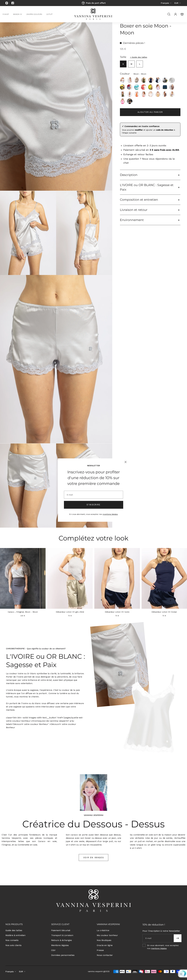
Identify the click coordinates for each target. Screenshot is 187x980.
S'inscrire (93, 504)
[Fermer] (125, 462)
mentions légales (110, 514)
